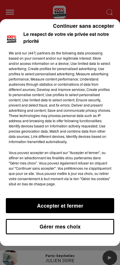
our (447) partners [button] (36, 52)
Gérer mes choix (60, 226)
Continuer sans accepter (83, 25)
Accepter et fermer (60, 205)
